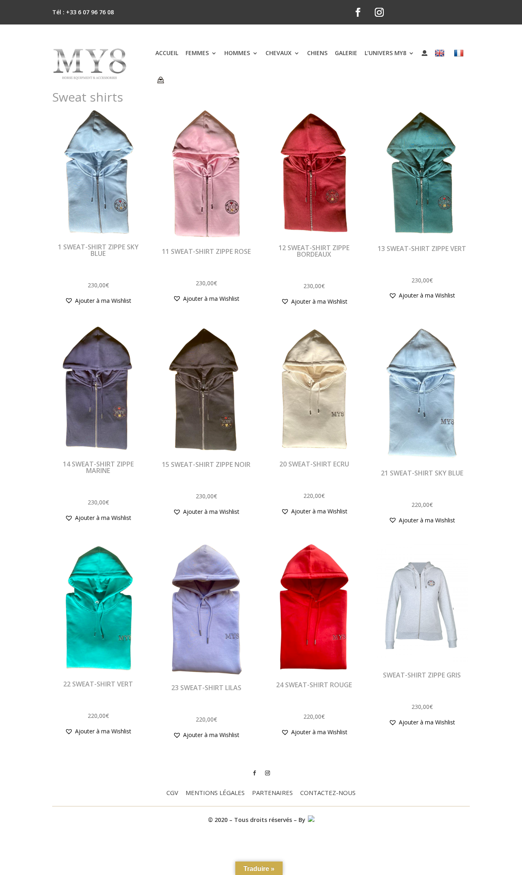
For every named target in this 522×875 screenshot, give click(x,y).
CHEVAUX (278, 53)
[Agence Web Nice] (310, 820)
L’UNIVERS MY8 (385, 53)
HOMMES (237, 53)
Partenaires (272, 793)
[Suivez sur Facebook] (358, 12)
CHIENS (317, 53)
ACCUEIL (166, 53)
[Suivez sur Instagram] (379, 12)
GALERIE (346, 53)
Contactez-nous (328, 793)
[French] (460, 53)
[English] (441, 53)
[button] (98, 301)
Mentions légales (215, 793)
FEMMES (197, 53)
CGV (172, 793)
